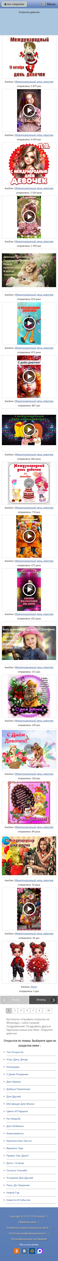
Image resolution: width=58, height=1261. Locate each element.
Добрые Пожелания (18, 1089)
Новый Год (12, 1192)
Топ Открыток (15, 1052)
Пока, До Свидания (18, 1185)
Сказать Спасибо (16, 1170)
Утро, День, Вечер (17, 1059)
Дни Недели (13, 1081)
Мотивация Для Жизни (20, 1103)
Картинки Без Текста (19, 1140)
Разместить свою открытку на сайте (27, 1227)
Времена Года (14, 1148)
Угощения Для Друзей (19, 1177)
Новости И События (18, 1200)
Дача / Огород (15, 1163)
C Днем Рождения (17, 1074)
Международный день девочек (34, 82)
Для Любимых (15, 1126)
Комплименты (15, 1133)
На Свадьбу (13, 1118)
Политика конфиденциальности (27, 1233)
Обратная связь (28, 1222)
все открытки (14, 4)
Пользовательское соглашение (29, 1239)
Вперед (41, 999)
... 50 (47, 1010)
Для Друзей (13, 1096)
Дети (34, 987)
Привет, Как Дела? (17, 1155)
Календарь (13, 1066)
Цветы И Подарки (17, 1111)
